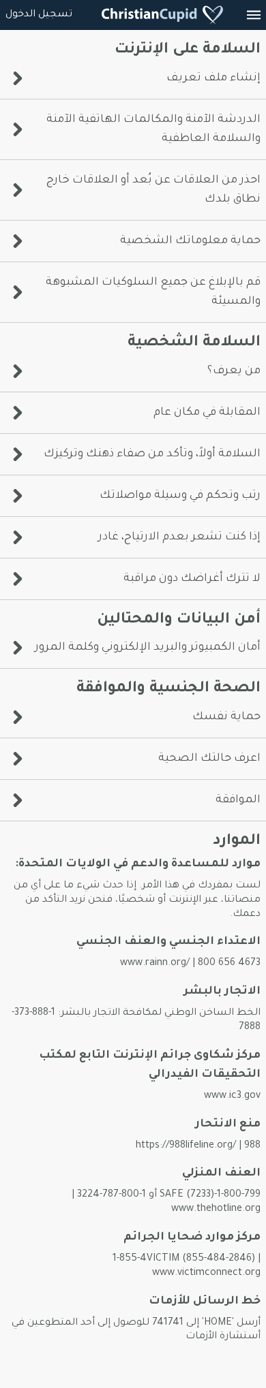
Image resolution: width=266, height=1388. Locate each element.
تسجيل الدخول (38, 15)
